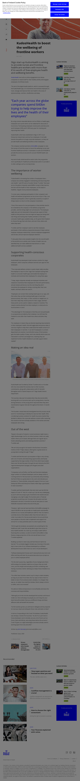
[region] (40, 9)
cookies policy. (7, 13)
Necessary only (59, 9)
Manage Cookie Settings (59, 4)
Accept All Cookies (60, 14)
